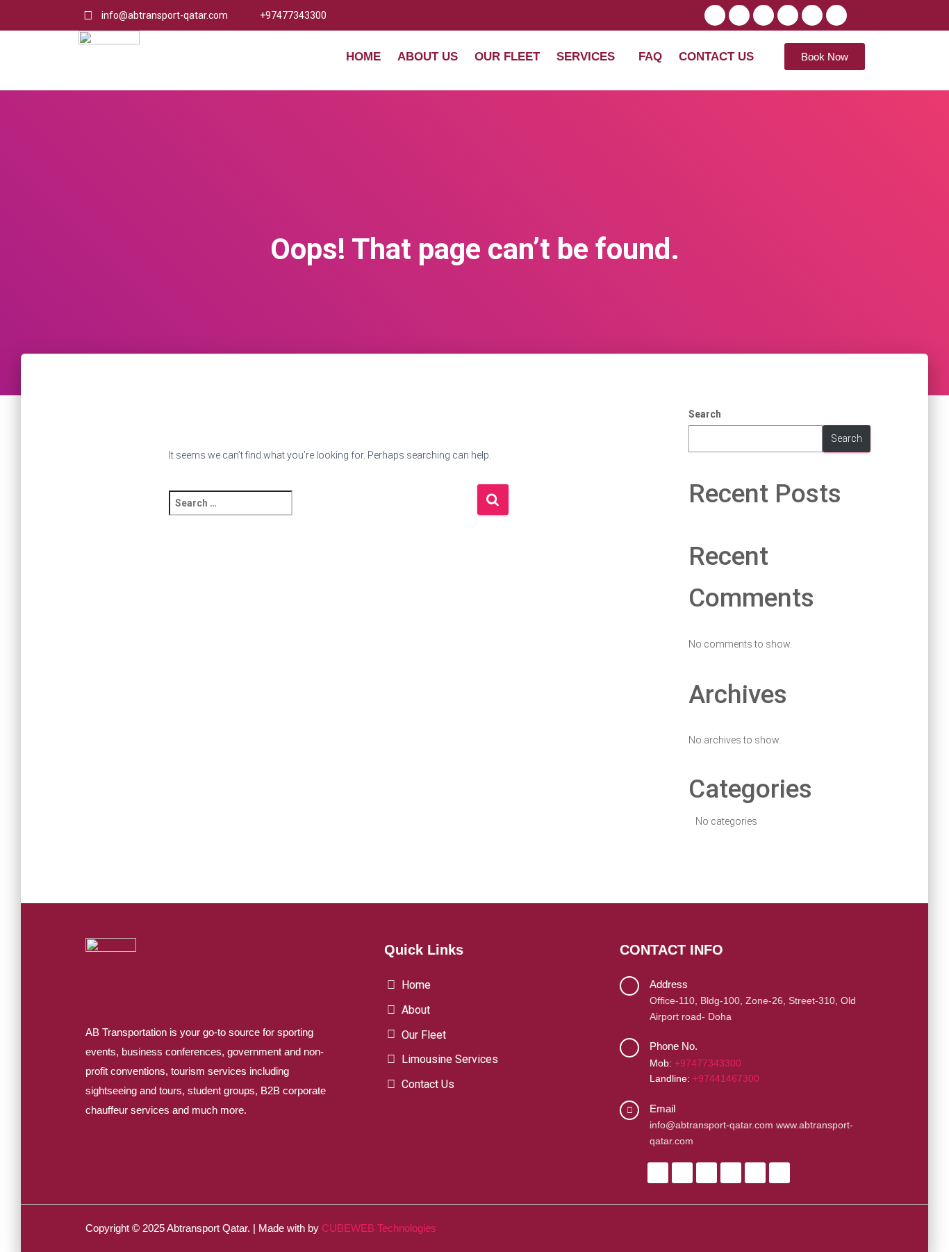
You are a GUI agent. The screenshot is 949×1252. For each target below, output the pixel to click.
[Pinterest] (836, 15)
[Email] (629, 1110)
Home (363, 56)
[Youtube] (787, 15)
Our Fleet (507, 56)
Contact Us (716, 56)
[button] (589, 56)
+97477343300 (708, 1063)
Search (704, 414)
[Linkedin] (812, 15)
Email (662, 1108)
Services (585, 56)
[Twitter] (739, 15)
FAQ (650, 56)
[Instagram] (763, 15)
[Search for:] (323, 512)
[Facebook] (714, 15)
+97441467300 (726, 1078)
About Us (427, 56)
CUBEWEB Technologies (379, 1228)
